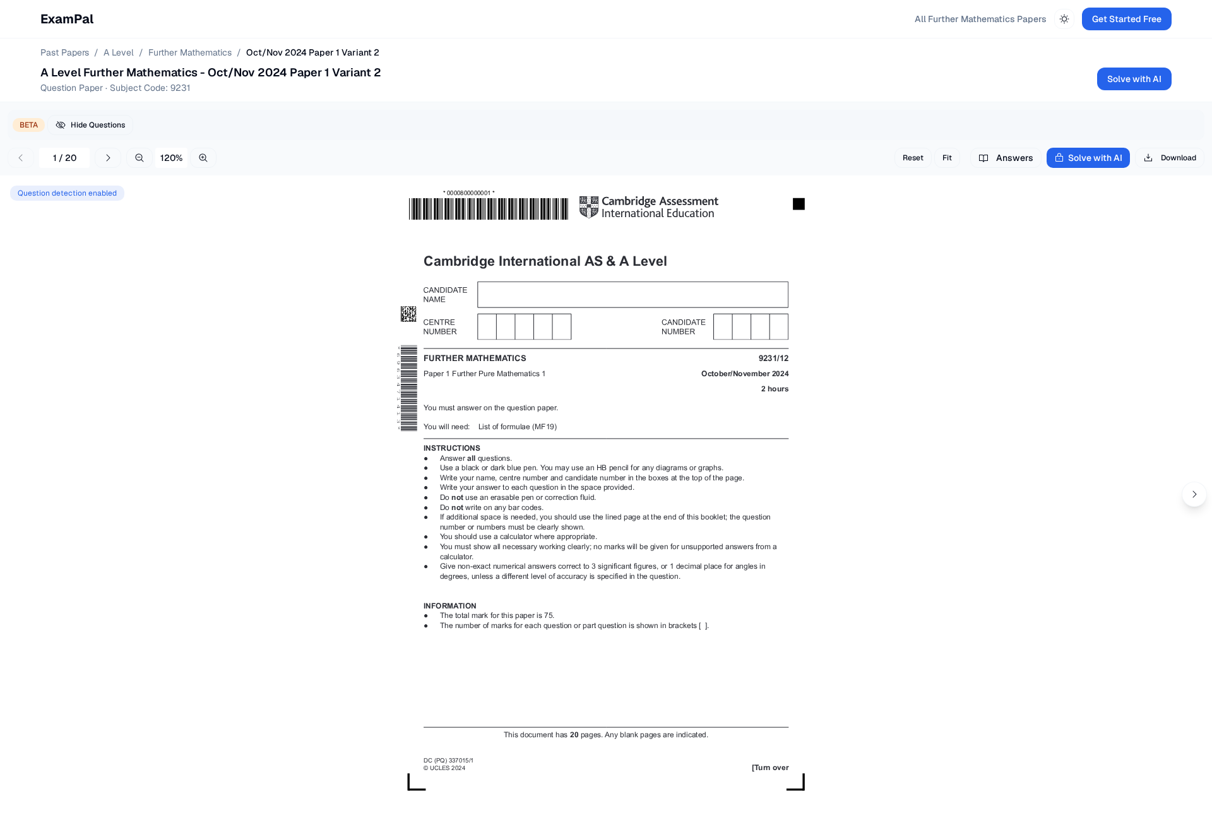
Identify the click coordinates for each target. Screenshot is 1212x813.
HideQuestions (98, 125)
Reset (913, 158)
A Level (119, 52)
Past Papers (64, 52)
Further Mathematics (190, 52)
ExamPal (66, 19)
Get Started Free (1127, 19)
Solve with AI (1134, 79)
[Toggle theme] (1064, 19)
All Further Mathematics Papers (981, 19)
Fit (947, 158)
